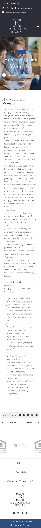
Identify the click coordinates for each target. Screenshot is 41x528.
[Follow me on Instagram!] (8, 8)
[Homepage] (17, 25)
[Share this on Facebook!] (20, 415)
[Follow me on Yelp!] (16, 8)
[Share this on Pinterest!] (32, 415)
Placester (27, 525)
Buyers (20, 52)
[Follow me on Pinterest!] (12, 8)
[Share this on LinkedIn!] (28, 415)
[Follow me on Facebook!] (3, 8)
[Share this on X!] (24, 415)
